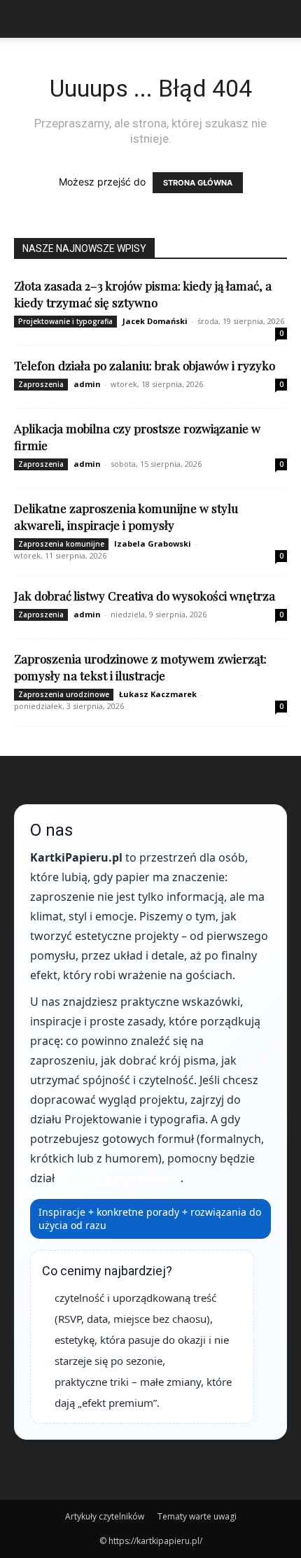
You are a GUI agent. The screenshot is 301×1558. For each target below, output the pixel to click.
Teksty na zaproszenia (119, 1178)
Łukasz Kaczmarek (158, 694)
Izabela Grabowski (152, 543)
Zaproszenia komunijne (61, 544)
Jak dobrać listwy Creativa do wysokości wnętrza (144, 595)
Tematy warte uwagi (197, 1516)
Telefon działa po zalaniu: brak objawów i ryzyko (144, 365)
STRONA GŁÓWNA (197, 183)
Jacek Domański (155, 321)
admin (87, 384)
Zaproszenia (41, 384)
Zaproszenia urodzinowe (63, 694)
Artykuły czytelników (104, 1516)
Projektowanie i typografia (65, 321)
